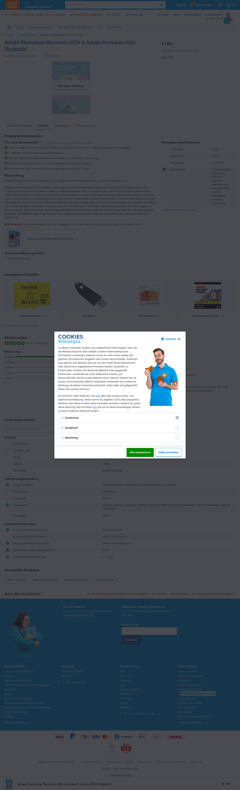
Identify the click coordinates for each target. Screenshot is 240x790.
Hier (95, 407)
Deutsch (171, 339)
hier (98, 395)
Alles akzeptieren (140, 452)
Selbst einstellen (168, 452)
